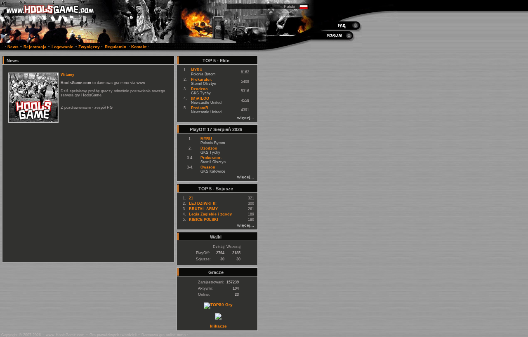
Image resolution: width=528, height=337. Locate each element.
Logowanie (62, 46)
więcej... (245, 117)
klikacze (218, 326)
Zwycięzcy (89, 46)
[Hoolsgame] (218, 318)
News (13, 46)
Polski (289, 6)
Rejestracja (35, 46)
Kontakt (138, 46)
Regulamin (115, 46)
